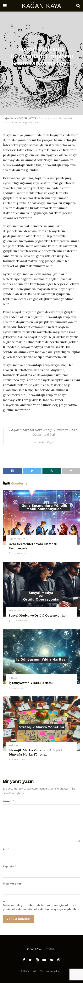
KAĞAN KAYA (41, 5)
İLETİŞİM (49, 949)
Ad (6, 849)
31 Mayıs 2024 (17, 688)
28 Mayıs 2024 (17, 759)
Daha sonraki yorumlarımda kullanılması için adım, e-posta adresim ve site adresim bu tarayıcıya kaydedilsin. (41, 907)
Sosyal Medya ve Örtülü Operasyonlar (37, 615)
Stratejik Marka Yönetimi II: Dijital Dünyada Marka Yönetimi (35, 752)
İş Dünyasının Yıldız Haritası (31, 683)
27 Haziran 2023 (41, 78)
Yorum (8, 801)
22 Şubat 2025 (18, 553)
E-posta (9, 866)
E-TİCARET (14, 678)
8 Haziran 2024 (18, 621)
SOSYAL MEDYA (17, 539)
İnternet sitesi (12, 883)
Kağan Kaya (33, 949)
